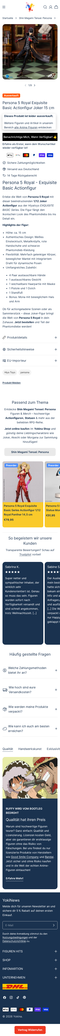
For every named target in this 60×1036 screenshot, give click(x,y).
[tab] (7, 749)
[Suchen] (45, 7)
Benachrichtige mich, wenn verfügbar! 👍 (30, 137)
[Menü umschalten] (3, 7)
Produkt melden (11, 382)
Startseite (7, 18)
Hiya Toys (9, 372)
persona (24, 372)
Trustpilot (25, 554)
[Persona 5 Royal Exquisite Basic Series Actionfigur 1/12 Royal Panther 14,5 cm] (22, 481)
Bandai (49, 857)
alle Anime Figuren (26, 127)
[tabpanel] (30, 823)
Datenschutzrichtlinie (14, 941)
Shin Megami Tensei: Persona (35, 18)
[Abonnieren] (53, 925)
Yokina (17, 1016)
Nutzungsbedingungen (15, 937)
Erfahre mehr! (14, 878)
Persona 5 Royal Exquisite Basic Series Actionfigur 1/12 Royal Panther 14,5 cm (22, 510)
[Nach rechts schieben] (34, 85)
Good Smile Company (25, 857)
